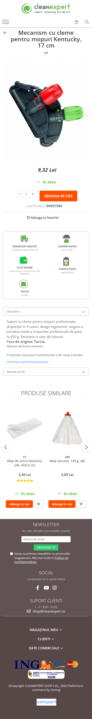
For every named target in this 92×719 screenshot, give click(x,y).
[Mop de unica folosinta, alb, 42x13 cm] (24, 428)
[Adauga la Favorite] (38, 504)
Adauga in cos (58, 196)
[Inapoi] (3, 33)
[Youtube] (46, 588)
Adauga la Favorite (44, 217)
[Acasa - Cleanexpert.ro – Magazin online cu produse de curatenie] (46, 8)
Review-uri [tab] (16, 372)
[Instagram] (55, 588)
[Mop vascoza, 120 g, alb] (67, 428)
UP (46, 53)
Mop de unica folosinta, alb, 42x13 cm (24, 463)
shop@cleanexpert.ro (48, 611)
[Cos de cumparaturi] (76, 22)
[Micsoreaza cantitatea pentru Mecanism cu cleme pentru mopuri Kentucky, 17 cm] (19, 194)
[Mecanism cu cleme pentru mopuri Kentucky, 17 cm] (46, 111)
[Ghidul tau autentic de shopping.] (46, 702)
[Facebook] (38, 588)
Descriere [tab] (13, 311)
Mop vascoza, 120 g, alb (67, 461)
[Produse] (6, 23)
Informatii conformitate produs (27, 362)
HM (67, 457)
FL (24, 457)
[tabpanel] (46, 111)
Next (85, 115)
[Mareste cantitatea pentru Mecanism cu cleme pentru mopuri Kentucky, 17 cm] (32, 194)
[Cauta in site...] (87, 22)
